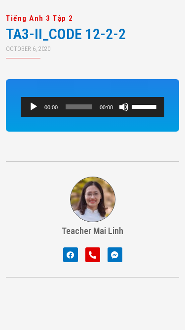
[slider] (145, 106)
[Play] (33, 107)
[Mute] (124, 107)
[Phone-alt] (92, 254)
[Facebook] (70, 254)
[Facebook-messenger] (115, 254)
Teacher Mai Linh (92, 231)
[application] (92, 107)
